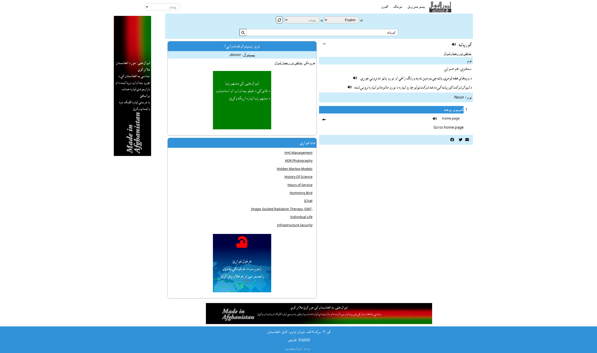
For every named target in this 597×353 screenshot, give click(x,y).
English (304, 339)
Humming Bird (301, 193)
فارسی (292, 339)
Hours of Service (300, 185)
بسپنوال (249, 55)
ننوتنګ (397, 6)
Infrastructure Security (294, 225)
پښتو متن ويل (416, 6)
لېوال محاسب (293, 348)
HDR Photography (298, 160)
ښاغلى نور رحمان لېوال (457, 53)
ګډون (384, 6)
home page (451, 118)
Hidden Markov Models (294, 169)
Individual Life (301, 217)
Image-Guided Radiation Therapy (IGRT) (281, 209)
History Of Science (298, 177)
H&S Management (298, 153)
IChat (308, 201)
